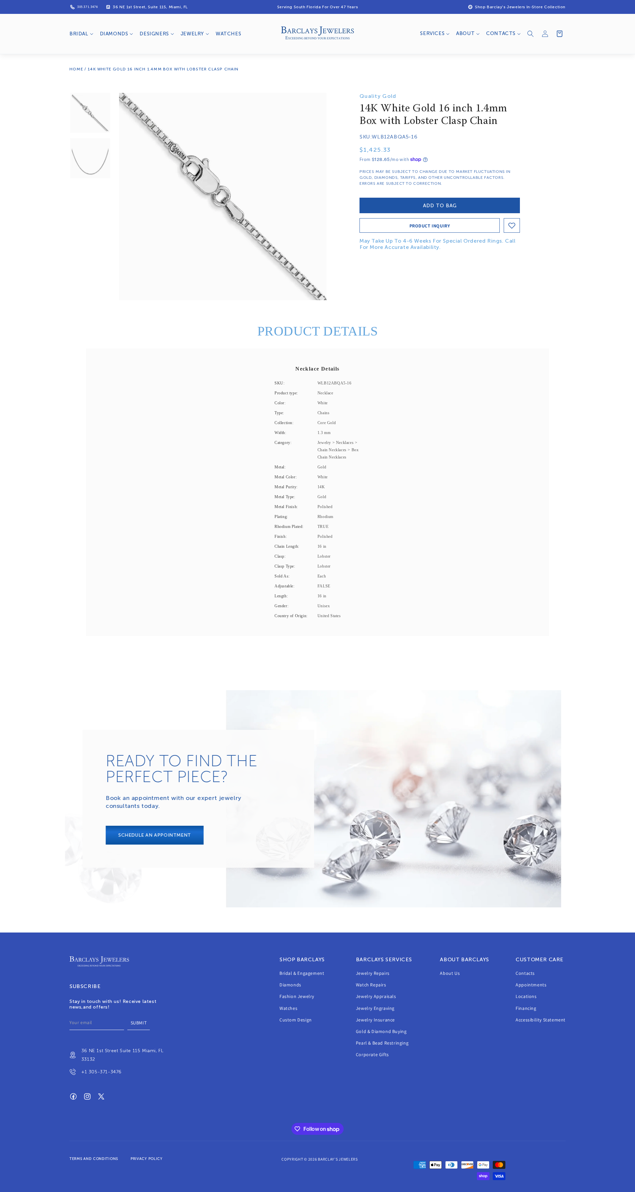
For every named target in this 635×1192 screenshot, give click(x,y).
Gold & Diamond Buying (381, 1031)
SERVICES (432, 33)
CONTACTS (501, 33)
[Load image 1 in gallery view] (90, 113)
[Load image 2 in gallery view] (90, 158)
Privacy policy (147, 1159)
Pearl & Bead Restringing (382, 1043)
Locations (526, 997)
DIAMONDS (114, 34)
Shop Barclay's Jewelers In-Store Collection (520, 7)
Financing (526, 1008)
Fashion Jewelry (296, 997)
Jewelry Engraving (375, 1008)
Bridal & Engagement (301, 973)
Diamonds (290, 985)
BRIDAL (78, 34)
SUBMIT (139, 1023)
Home (76, 69)
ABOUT (465, 33)
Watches (288, 1008)
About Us (450, 973)
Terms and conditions (93, 1159)
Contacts (525, 973)
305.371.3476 (87, 7)
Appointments (531, 985)
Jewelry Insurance (375, 1020)
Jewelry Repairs (373, 973)
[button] (80, 34)
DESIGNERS (154, 34)
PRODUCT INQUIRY (429, 226)
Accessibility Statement (541, 1020)
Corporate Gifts (372, 1055)
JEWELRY (192, 34)
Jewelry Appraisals (376, 997)
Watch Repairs (371, 985)
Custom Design (295, 1020)
